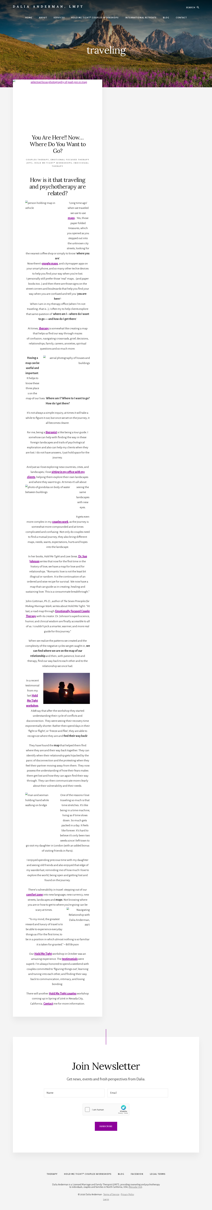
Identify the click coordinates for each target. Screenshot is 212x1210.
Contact (48, 1003)
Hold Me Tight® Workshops (53, 163)
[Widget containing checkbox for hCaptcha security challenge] (106, 1109)
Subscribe (106, 1126)
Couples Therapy (37, 160)
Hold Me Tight (43, 953)
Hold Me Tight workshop (32, 700)
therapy (44, 328)
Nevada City (135, 1187)
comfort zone (34, 894)
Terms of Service (111, 1194)
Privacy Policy (127, 1194)
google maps (50, 263)
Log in (106, 1199)
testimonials (70, 958)
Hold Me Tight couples (62, 993)
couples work (60, 521)
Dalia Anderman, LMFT (48, 6)
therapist (51, 432)
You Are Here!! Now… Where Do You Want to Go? (58, 144)
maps (71, 218)
